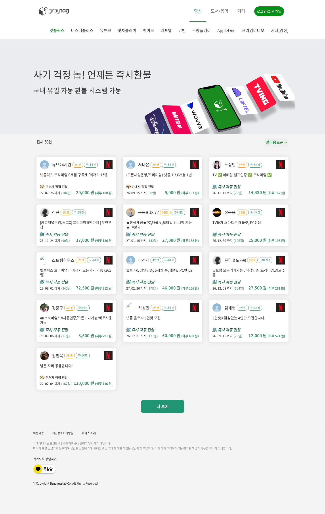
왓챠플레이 (127, 30)
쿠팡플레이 (201, 30)
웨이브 (148, 30)
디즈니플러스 (82, 30)
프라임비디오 (253, 30)
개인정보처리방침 (62, 433)
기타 (241, 11)
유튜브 (105, 30)
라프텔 (166, 30)
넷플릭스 (57, 30)
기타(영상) (280, 30)
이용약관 (38, 433)
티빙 (182, 30)
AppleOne (226, 30)
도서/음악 (219, 11)
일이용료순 (274, 142)
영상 (198, 11)
